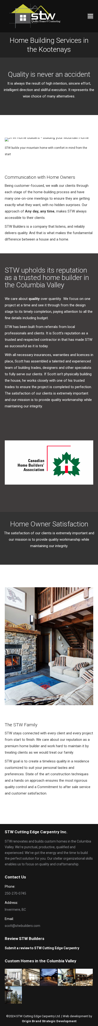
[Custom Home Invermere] (49, 977)
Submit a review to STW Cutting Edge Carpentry (42, 948)
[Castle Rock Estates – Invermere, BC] (84, 977)
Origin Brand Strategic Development (49, 1021)
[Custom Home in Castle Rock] (66, 977)
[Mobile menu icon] (90, 16)
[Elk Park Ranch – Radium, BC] (13, 995)
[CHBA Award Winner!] (31, 977)
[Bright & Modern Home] (13, 977)
